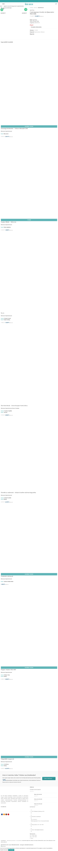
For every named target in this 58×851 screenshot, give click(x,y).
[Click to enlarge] (3, 7)
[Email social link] (28, 1)
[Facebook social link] (27, 1)
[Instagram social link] (29, 1)
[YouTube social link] (31, 1)
